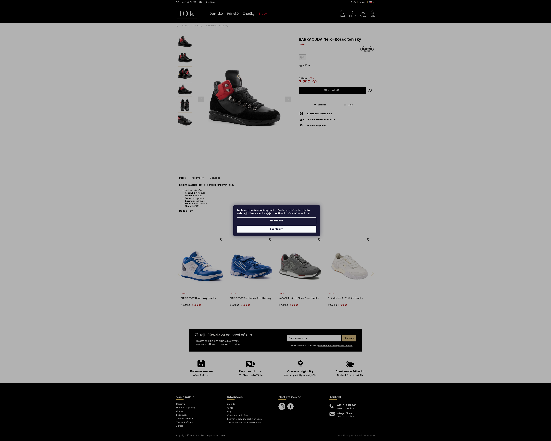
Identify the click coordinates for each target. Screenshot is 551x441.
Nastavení (276, 220)
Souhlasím (276, 229)
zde (308, 213)
